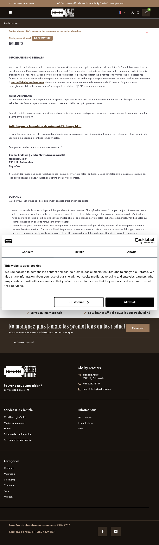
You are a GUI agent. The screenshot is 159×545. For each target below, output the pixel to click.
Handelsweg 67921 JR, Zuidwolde (93, 376)
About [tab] (131, 252)
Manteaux (9, 473)
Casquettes (10, 485)
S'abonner (138, 328)
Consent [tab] (27, 252)
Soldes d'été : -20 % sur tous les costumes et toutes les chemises (45, 35)
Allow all (130, 302)
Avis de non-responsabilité (18, 440)
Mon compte (85, 417)
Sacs (6, 491)
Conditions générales (15, 417)
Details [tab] (79, 252)
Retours (8, 428)
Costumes (9, 468)
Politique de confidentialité (17, 434)
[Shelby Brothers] (62, 12)
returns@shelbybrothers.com (27, 82)
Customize (76, 302)
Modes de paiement (14, 423)
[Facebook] (102, 531)
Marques (8, 496)
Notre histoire (85, 423)
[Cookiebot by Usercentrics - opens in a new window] (138, 241)
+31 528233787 (91, 383)
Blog (80, 428)
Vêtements (9, 479)
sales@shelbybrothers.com (97, 389)
